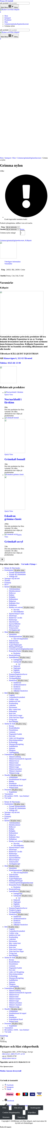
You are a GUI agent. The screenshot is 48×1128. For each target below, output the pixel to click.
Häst (14, 158)
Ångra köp (21, 1117)
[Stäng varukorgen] (2, 1039)
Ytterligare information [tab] (12, 262)
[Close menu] (2, 559)
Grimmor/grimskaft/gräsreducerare (29, 158)
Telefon (3, 363)
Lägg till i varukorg (10, 237)
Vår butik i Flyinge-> (29, 564)
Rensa (22, 229)
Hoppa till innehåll (6, 1)
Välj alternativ (15, 407)
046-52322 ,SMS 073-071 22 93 (13, 1054)
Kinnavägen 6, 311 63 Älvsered (18, 358)
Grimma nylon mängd (8, 233)
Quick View (8, 395)
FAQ (4, 1108)
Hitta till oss (18, 1108)
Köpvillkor (32, 1112)
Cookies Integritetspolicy (11, 1112)
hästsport (8, 158)
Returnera (6, 1117)
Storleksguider (35, 1108)
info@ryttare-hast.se (9, 1058)
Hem (1, 158)
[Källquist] (8, 258)
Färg (3, 227)
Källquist (28, 240)
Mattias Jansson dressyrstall (10, 1071)
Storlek (3, 229)
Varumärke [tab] (8, 264)
